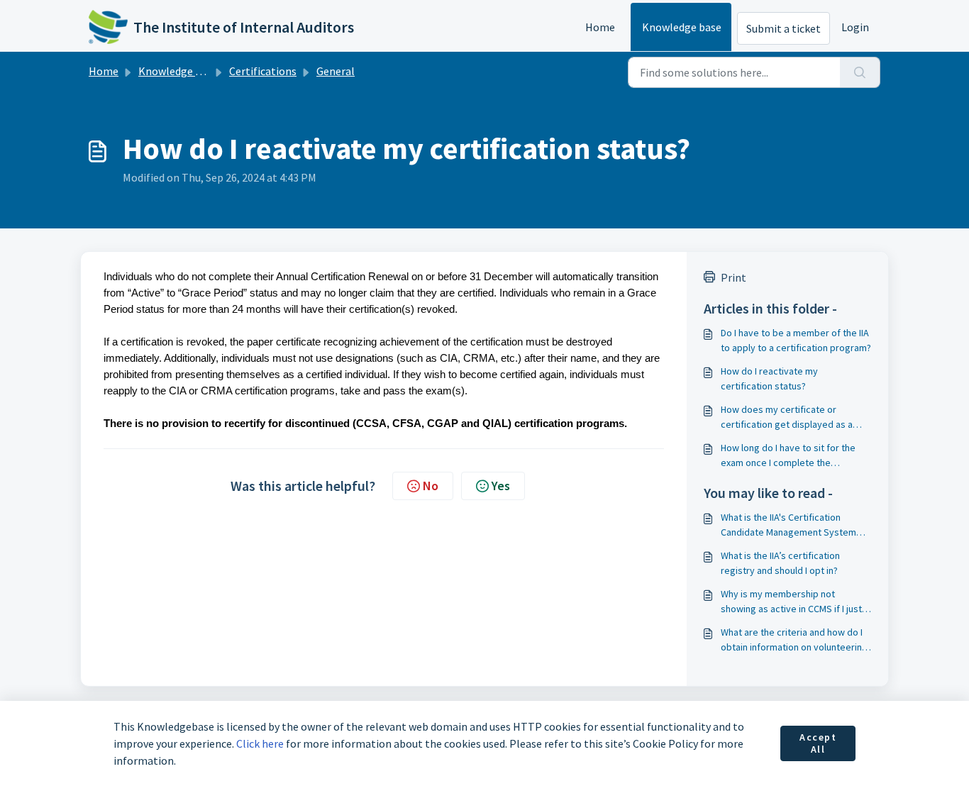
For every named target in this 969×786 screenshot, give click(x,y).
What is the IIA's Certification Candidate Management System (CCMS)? (788, 525)
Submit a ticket (783, 28)
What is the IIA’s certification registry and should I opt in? (780, 563)
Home (600, 27)
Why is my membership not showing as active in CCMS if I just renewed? (791, 601)
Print (733, 277)
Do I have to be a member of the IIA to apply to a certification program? (796, 340)
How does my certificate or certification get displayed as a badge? (787, 417)
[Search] (860, 72)
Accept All (818, 743)
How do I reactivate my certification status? (769, 378)
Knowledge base (681, 27)
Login (855, 27)
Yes (501, 485)
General (335, 71)
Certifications (263, 71)
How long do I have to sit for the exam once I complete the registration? (788, 455)
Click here (260, 743)
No (430, 485)
